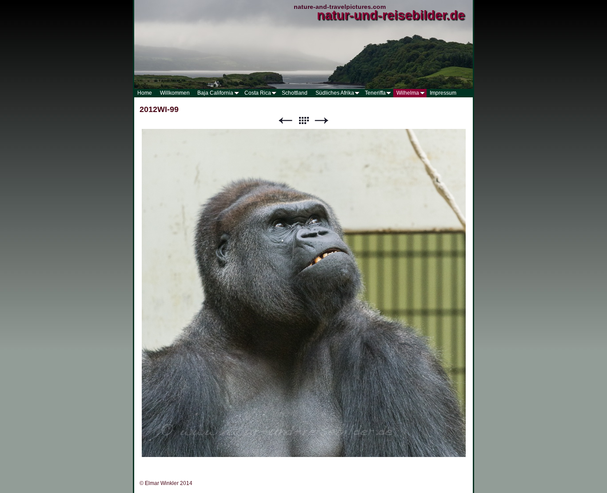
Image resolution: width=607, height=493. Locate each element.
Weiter (321, 120)
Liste (303, 120)
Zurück (285, 120)
